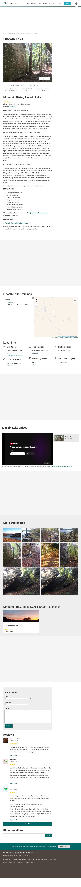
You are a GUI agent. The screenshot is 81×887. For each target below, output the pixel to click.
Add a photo (25, 85)
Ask (48, 835)
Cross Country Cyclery (14, 363)
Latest (59, 3)
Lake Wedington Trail (13, 625)
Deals (53, 3)
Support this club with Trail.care (14, 355)
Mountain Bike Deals (50, 859)
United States (19, 33)
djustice (12, 186)
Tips (40, 3)
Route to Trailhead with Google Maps (16, 223)
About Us (12, 856)
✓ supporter (16, 738)
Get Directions (15, 85)
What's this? (35, 353)
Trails (27, 3)
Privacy (31, 862)
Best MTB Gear (39, 859)
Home (4, 33)
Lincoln (29, 33)
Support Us (19, 856)
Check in (40, 85)
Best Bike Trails (21, 859)
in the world (11, 106)
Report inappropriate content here (61, 466)
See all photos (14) (44, 79)
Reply (11, 755)
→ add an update (38, 186)
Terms (27, 862)
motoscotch (36, 351)
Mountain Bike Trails (11, 33)
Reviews (33, 3)
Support (67, 3)
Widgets (26, 856)
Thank (15, 755)
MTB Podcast (13, 859)
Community (46, 3)
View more (9, 365)
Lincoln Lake (34, 33)
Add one (34, 364)
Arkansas (25, 33)
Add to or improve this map (57, 337)
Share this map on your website (71, 337)
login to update (61, 353)
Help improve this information (37, 213)
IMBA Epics (30, 859)
